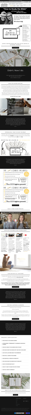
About (18, 5)
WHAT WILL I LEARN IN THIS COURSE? (9, 355)
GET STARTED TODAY (15, 47)
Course (11, 5)
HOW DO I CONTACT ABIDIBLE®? (9, 369)
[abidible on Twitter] (23, 401)
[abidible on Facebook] (25, 401)
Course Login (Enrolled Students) (13, 1)
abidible (4, 408)
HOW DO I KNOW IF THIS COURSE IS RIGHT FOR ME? (12, 347)
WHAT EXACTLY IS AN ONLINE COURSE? (10, 340)
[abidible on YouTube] (26, 401)
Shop (14, 5)
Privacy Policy (18, 404)
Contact (17, 405)
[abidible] (4, 5)
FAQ (16, 401)
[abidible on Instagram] (27, 401)
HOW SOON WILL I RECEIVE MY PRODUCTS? (10, 358)
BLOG (21, 5)
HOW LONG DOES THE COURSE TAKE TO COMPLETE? (12, 361)
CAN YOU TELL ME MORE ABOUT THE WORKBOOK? (12, 352)
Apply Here (25, 251)
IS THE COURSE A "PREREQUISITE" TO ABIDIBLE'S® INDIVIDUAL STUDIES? (14, 344)
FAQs (29, 250)
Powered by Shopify (26, 410)
